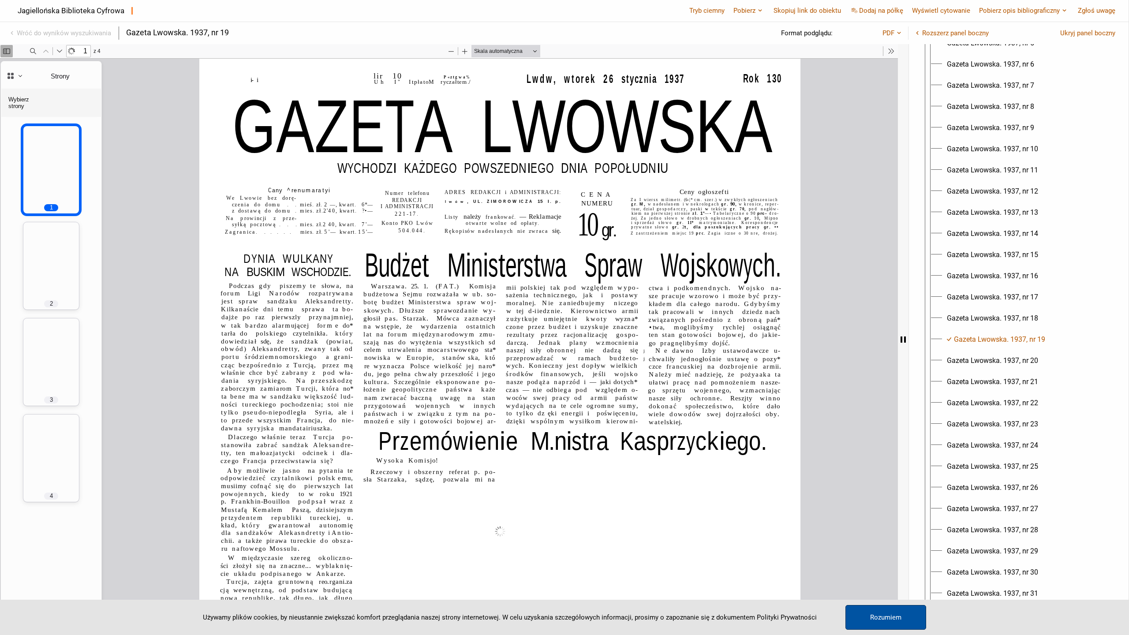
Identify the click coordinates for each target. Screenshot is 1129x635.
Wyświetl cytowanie (941, 11)
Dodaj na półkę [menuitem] (881, 11)
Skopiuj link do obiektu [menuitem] (807, 11)
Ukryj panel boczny (1087, 33)
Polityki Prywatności (787, 617)
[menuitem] (990, 64)
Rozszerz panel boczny (955, 33)
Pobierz (744, 11)
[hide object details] (903, 339)
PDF (888, 33)
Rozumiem (885, 617)
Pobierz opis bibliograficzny (1019, 11)
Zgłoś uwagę (1096, 11)
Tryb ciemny (707, 11)
